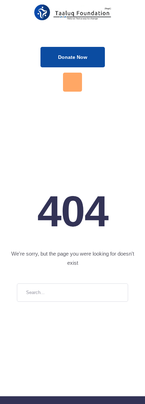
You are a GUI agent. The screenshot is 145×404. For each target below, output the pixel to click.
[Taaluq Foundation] (72, 12)
